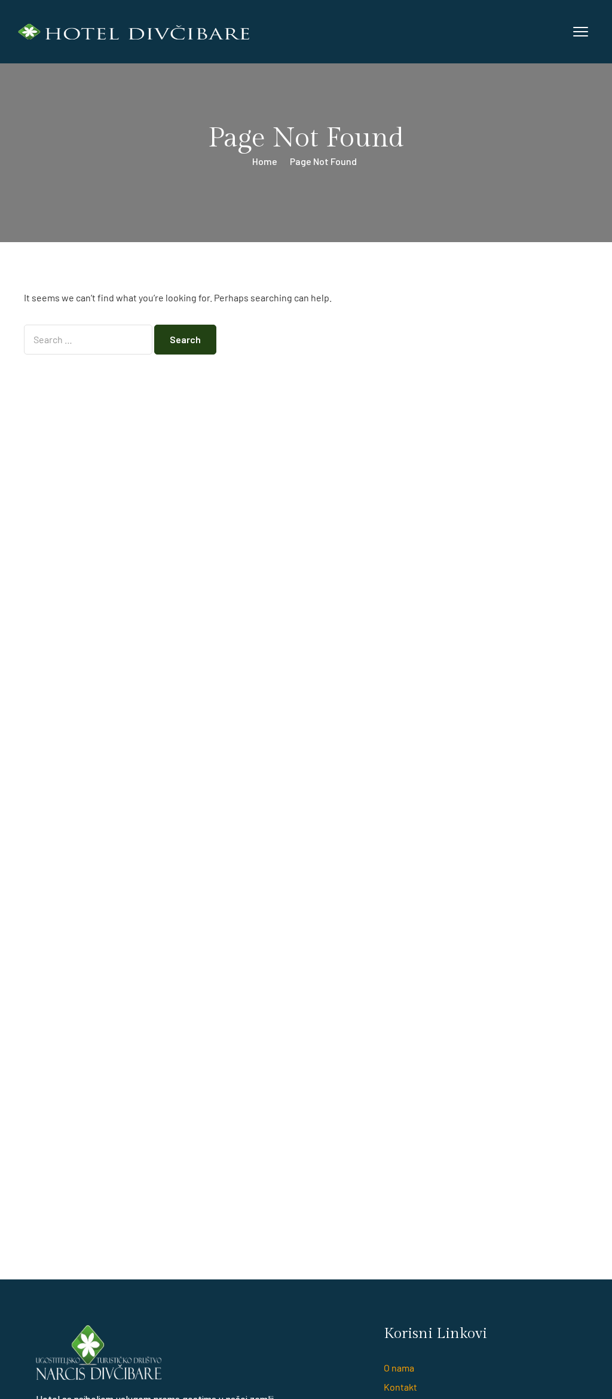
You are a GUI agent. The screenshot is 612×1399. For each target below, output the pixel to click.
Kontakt (400, 1386)
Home (264, 161)
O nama (399, 1367)
